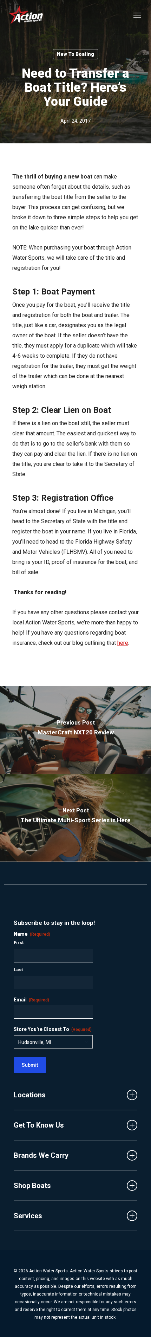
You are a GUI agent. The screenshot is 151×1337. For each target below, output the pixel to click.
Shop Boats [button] (32, 1185)
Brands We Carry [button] (41, 1155)
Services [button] (28, 1216)
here (122, 643)
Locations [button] (30, 1095)
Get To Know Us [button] (39, 1125)
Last (18, 969)
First (19, 942)
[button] (137, 14)
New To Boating (75, 54)
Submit (30, 1065)
